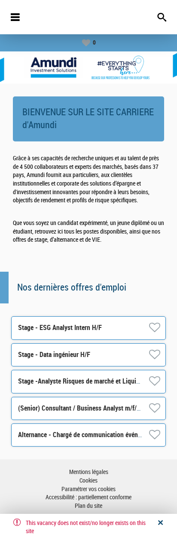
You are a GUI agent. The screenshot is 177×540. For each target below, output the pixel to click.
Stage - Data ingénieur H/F (54, 355)
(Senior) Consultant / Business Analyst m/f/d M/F (85, 408)
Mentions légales (88, 472)
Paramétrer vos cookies (88, 489)
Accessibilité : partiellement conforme (88, 497)
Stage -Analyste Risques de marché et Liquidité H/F (88, 381)
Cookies (88, 480)
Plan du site (88, 506)
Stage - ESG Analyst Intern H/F (60, 328)
